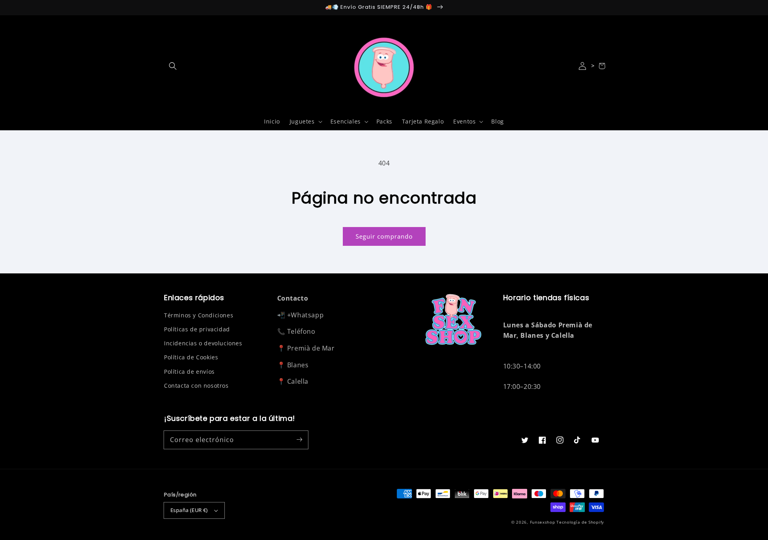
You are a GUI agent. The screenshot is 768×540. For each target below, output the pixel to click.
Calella (297, 381)
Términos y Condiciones (198, 315)
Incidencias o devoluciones (203, 343)
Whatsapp (307, 315)
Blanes (298, 365)
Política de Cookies (191, 357)
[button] (173, 66)
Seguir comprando (384, 236)
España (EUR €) (189, 510)
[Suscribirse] (299, 439)
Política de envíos (189, 371)
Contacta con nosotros (196, 385)
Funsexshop (542, 522)
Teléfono (301, 331)
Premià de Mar (311, 348)
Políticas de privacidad (197, 329)
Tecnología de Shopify (580, 522)
